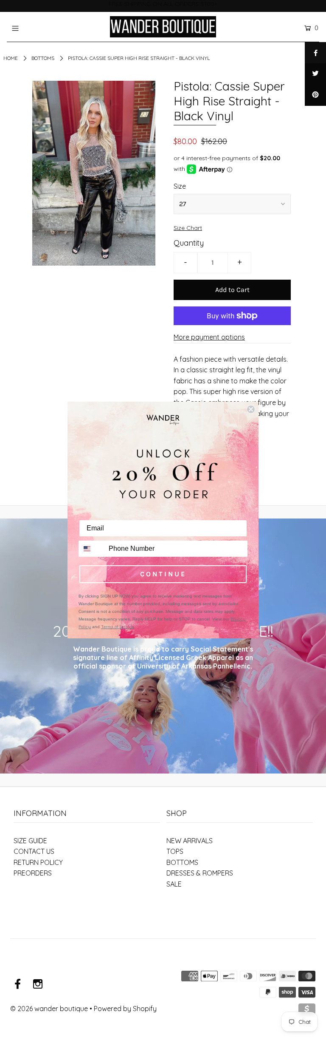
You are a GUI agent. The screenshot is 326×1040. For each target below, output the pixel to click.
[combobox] (91, 548)
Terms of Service (117, 626)
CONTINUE (163, 574)
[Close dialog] (251, 409)
